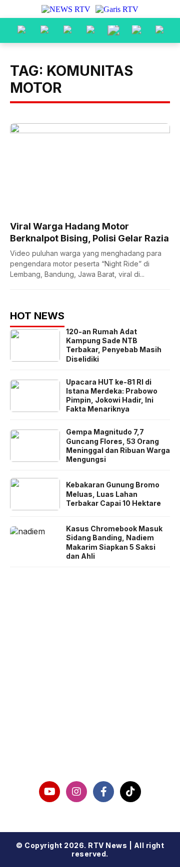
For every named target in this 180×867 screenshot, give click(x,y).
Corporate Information (90, 691)
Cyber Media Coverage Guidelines (90, 723)
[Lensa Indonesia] (21, 30)
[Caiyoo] (90, 30)
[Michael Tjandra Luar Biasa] (67, 30)
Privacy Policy (90, 707)
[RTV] (159, 30)
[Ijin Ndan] (44, 30)
